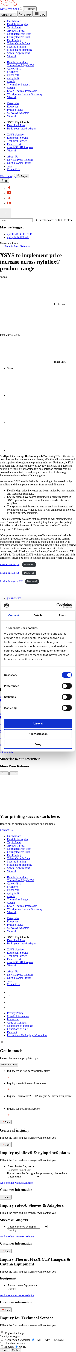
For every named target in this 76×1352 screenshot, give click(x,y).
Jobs (9, 166)
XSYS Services (16, 134)
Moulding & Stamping (19, 49)
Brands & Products (17, 62)
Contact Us (13, 169)
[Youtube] (9, 193)
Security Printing (16, 46)
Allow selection (38, 733)
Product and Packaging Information (27, 1035)
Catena (11, 87)
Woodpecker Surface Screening (24, 94)
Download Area (16, 125)
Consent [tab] (13, 615)
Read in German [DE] (10, 564)
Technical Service (17, 140)
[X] (9, 198)
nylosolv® (13, 74)
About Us (12, 156)
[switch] (67, 686)
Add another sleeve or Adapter (17, 1236)
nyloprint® (13, 78)
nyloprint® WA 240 (18, 237)
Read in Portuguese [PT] (11, 581)
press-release (14, 597)
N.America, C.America (17, 1339)
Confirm (16, 1350)
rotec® (11, 81)
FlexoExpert (14, 144)
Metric (22, 1346)
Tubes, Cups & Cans (18, 43)
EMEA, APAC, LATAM (50, 1339)
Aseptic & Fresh (16, 30)
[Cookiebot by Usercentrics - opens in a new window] (56, 605)
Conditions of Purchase (20, 1025)
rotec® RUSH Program (20, 147)
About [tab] (62, 615)
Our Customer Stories (19, 162)
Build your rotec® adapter (21, 128)
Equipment (13, 106)
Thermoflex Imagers (18, 84)
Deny (38, 744)
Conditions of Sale (17, 1028)
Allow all (38, 723)
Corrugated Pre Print (18, 36)
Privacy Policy (15, 1012)
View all (11, 56)
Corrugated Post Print (19, 33)
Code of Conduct (16, 1022)
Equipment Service (17, 137)
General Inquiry (9, 1064)
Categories (13, 103)
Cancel (4, 1350)
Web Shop (13, 8)
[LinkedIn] (9, 203)
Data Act (12, 1032)
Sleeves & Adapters (18, 112)
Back (7, 1122)
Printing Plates (15, 109)
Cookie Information (18, 1016)
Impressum (13, 1019)
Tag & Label (14, 27)
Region (31, 9)
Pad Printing (14, 40)
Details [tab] (38, 615)
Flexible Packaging (17, 24)
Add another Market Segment (16, 1182)
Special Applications (18, 52)
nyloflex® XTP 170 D (19, 234)
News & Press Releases (20, 159)
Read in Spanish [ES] (10, 573)
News (3, 8)
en (5, 180)
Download (29, 564)
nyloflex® (12, 71)
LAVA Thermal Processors (22, 90)
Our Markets (14, 21)
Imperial (9, 1346)
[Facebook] (9, 188)
